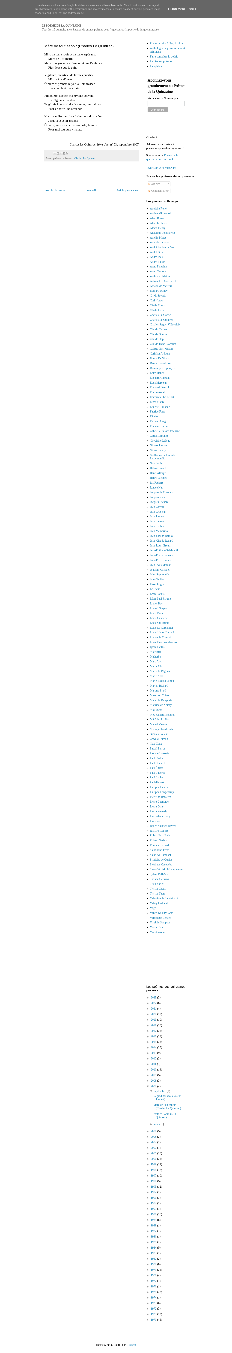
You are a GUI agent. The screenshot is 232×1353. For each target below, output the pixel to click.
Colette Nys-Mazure (161, 348)
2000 (154, 1158)
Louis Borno (157, 613)
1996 (154, 1181)
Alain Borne (157, 218)
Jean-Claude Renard (161, 540)
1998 (154, 1170)
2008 (154, 1080)
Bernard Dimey (159, 290)
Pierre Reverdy (158, 811)
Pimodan (155, 821)
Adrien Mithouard (160, 213)
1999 (154, 1164)
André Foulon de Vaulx (163, 247)
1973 (154, 1303)
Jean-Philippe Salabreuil (164, 550)
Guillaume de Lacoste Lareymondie (162, 457)
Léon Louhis (157, 593)
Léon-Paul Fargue (160, 598)
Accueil (91, 190)
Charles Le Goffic (160, 314)
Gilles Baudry (158, 450)
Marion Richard (159, 685)
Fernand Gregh (158, 421)
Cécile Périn (157, 310)
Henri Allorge (158, 473)
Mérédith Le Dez (160, 719)
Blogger (131, 1344)
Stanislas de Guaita (161, 859)
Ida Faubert (156, 482)
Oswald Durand (159, 738)
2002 (154, 1147)
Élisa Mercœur (158, 382)
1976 (154, 1286)
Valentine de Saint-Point (164, 898)
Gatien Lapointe (159, 435)
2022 (154, 1003)
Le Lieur (155, 589)
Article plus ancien (127, 190)
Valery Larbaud (159, 903)
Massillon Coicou (160, 695)
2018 (154, 1025)
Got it (193, 9)
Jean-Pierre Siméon (161, 560)
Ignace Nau (156, 487)
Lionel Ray (156, 603)
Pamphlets (156, 66)
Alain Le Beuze (159, 223)
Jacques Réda (157, 497)
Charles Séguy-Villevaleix (165, 324)
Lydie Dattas (157, 647)
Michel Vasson (158, 724)
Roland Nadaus (158, 840)
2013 (154, 1053)
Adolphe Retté (158, 208)
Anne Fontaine (158, 266)
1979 (154, 1269)
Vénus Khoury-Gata (161, 912)
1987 (154, 1231)
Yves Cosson (157, 932)
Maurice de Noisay (161, 705)
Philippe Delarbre (160, 787)
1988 (154, 1225)
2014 (154, 1047)
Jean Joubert (157, 516)
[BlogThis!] (57, 153)
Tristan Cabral (158, 888)
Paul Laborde (157, 772)
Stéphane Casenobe (161, 864)
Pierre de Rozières (160, 796)
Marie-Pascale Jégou (162, 680)
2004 (154, 1142)
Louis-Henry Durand (162, 632)
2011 (154, 1064)
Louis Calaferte (159, 618)
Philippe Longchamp (162, 792)
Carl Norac (156, 300)
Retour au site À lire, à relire (166, 43)
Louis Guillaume (159, 622)
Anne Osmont (158, 271)
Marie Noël (156, 676)
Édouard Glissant (160, 377)
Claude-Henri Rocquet (163, 344)
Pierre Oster (157, 806)
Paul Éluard (156, 767)
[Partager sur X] (60, 153)
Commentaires (159, 190)
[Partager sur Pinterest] (66, 153)
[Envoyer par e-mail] (54, 153)
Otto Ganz (156, 743)
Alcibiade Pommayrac (162, 232)
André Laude (157, 261)
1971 (154, 1314)
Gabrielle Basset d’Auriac (165, 431)
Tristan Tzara (157, 893)
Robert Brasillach (160, 835)
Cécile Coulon (158, 305)
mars (157, 1124)
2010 (154, 1069)
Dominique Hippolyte (162, 368)
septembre (160, 1091)
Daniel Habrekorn (160, 363)
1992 (154, 1203)
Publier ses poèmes (161, 61)
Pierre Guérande (159, 801)
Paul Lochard (157, 777)
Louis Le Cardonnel (161, 627)
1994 (154, 1192)
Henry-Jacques (158, 477)
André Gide (156, 252)
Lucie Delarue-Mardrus (163, 642)
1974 (154, 1297)
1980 (154, 1264)
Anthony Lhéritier (160, 276)
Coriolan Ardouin (160, 353)
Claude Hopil (157, 339)
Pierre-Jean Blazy (160, 816)
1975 (154, 1292)
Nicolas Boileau (159, 734)
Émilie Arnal (157, 392)
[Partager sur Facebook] (63, 153)
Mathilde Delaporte (161, 700)
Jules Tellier (157, 579)
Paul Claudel (157, 763)
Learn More (177, 9)
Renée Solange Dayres (163, 825)
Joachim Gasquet (160, 569)
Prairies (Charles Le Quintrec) (164, 1115)
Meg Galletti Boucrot (162, 714)
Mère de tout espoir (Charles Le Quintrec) (167, 1106)
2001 (154, 1153)
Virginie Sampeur (160, 922)
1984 (154, 1247)
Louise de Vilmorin (161, 637)
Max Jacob (156, 709)
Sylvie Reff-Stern (160, 874)
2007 (154, 1086)
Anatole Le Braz (159, 242)
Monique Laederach (161, 729)
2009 (154, 1075)
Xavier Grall (157, 927)
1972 (154, 1308)
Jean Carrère (157, 506)
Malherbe (155, 656)
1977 (154, 1280)
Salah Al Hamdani (160, 854)
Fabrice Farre (157, 411)
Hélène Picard (158, 468)
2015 (154, 1042)
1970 (154, 1319)
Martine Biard (158, 690)
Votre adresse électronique (163, 98)
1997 (154, 1175)
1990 (154, 1214)
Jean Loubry (157, 526)
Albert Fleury (157, 228)
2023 (154, 997)
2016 (154, 1036)
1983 (154, 1253)
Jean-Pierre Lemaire (161, 555)
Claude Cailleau (159, 329)
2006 (154, 1131)
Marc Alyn (156, 661)
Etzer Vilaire (157, 401)
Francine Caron (159, 426)
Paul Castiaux (158, 758)
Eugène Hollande (160, 406)
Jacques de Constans (161, 492)
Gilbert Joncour (159, 445)
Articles (155, 183)
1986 (154, 1236)
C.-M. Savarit (158, 295)
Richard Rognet (159, 830)
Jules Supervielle (159, 574)
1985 (154, 1242)
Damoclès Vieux (159, 358)
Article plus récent (55, 190)
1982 (154, 1258)
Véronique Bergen (160, 917)
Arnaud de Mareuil (161, 286)
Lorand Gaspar (158, 608)
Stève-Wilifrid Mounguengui (166, 869)
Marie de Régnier (160, 671)
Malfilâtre (155, 651)
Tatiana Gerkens (159, 879)
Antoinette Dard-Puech (163, 281)
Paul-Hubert (157, 782)
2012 (154, 1058)
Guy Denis (156, 463)
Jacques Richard (159, 502)
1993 (154, 1197)
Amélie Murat (158, 237)
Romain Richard (159, 845)
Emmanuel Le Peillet (162, 397)
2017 (154, 1030)
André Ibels (156, 256)
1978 (154, 1275)
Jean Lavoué (157, 521)
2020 (154, 1014)
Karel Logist (157, 584)
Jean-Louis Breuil (160, 545)
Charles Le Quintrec (85, 158)
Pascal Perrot (157, 748)
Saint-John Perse (159, 850)
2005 (154, 1136)
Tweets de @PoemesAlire (161, 167)
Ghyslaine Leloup (160, 440)
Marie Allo (156, 666)
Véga (153, 908)
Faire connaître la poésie (164, 56)
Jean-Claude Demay (161, 535)
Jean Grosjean (158, 511)
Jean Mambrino (159, 531)
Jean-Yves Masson (160, 564)
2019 (154, 1019)
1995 (154, 1186)
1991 (154, 1208)
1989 (154, 1219)
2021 (154, 1008)
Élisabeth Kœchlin (160, 387)
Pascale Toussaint (160, 753)
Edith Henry (157, 372)
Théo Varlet (157, 883)
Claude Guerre (158, 334)
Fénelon (154, 416)
